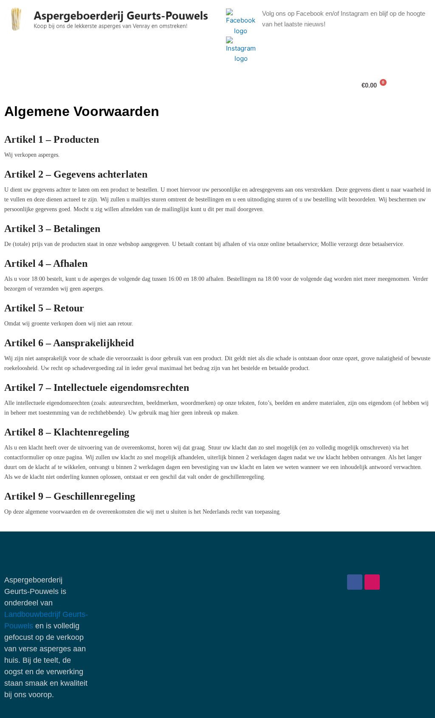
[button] (55, 85)
